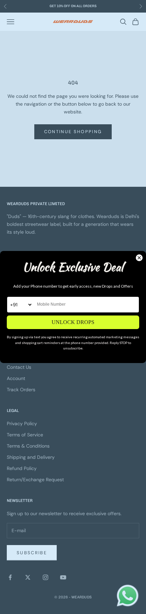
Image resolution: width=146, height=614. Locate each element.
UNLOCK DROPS (73, 322)
